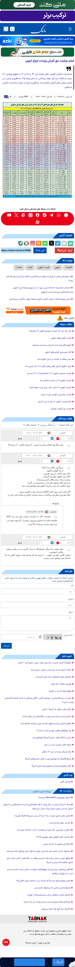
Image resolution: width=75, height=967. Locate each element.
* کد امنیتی (68, 635)
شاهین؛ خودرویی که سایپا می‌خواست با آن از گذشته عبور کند (43, 830)
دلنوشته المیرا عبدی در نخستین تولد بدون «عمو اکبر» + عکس (44, 663)
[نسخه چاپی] (70, 243)
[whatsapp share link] (45, 243)
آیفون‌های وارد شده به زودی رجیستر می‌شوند (51, 345)
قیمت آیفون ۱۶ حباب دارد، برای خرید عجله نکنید (50, 387)
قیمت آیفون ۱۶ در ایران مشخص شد (55, 380)
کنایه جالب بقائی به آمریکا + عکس (56, 709)
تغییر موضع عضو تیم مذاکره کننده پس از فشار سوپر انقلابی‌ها (43, 881)
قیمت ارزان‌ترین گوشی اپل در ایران (56, 394)
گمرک (30, 267)
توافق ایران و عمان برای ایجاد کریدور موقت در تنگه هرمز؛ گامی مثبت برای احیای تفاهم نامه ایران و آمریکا (40, 860)
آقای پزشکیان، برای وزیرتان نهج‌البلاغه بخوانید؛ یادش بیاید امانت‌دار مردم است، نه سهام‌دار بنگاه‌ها (40, 871)
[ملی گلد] (37, 5)
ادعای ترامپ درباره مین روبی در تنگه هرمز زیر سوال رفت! (47, 716)
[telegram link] (52, 215)
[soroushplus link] (37, 215)
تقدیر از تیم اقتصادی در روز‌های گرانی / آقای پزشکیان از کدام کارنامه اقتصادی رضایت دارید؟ (39, 700)
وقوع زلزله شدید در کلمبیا (60, 691)
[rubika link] (66, 215)
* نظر (71, 612)
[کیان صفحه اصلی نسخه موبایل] (37, 962)
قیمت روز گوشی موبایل (61, 409)
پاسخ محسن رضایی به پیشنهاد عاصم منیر (52, 888)
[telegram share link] (57, 243)
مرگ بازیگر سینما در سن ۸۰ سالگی (56, 752)
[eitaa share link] (38, 243)
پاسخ (20, 438)
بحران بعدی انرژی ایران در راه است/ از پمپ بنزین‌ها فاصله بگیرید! (42, 816)
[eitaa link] (23, 215)
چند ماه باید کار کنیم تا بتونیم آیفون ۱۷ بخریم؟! (50, 331)
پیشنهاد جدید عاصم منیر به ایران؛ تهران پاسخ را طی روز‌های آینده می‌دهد (38, 851)
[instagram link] (30, 215)
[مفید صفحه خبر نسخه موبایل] (37, 16)
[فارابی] (37, 52)
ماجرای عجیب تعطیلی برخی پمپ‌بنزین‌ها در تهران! (48, 895)
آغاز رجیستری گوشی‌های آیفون (58, 352)
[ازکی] (37, 41)
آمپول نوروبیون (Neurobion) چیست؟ (54, 797)
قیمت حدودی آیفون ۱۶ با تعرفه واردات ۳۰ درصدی (49, 373)
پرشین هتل (65, 782)
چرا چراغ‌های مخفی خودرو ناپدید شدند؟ (53, 730)
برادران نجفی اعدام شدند (59, 823)
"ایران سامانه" (31, 943)
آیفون (57, 267)
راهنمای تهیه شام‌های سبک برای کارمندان (53, 677)
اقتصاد (68, 267)
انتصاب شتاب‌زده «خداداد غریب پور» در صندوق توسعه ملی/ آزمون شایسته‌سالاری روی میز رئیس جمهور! (43, 290)
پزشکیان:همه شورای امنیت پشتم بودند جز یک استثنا (47, 902)
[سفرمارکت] (37, 310)
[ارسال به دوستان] (64, 243)
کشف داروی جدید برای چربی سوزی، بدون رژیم (51, 670)
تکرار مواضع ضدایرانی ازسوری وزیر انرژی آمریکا (51, 766)
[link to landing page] (38, 29)
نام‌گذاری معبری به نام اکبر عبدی (56, 844)
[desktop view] (12, 29)
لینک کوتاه (66, 250)
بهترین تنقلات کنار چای (61, 684)
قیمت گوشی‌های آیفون (61, 338)
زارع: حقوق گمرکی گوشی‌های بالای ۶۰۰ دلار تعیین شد (48, 366)
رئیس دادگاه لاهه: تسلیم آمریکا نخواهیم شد (51, 737)
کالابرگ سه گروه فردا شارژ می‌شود (56, 909)
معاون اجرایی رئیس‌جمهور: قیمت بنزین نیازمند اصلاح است (45, 723)
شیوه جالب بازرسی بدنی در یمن (57, 745)
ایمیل (71, 599)
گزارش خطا (69, 318)
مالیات (19, 267)
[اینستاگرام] (32, 243)
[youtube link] (9, 215)
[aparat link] (37, 222)
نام (72, 585)
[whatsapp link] (59, 215)
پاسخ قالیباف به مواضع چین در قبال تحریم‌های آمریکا (48, 759)
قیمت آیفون (43, 267)
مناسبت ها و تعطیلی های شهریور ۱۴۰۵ (53, 837)
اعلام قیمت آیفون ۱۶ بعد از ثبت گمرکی (54, 401)
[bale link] (44, 215)
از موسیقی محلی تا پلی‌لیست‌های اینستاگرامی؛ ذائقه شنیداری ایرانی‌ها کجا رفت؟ (39, 279)
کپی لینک (40, 250)
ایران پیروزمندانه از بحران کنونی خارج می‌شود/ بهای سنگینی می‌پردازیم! (39, 299)
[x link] (16, 215)
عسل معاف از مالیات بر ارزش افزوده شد (54, 359)
